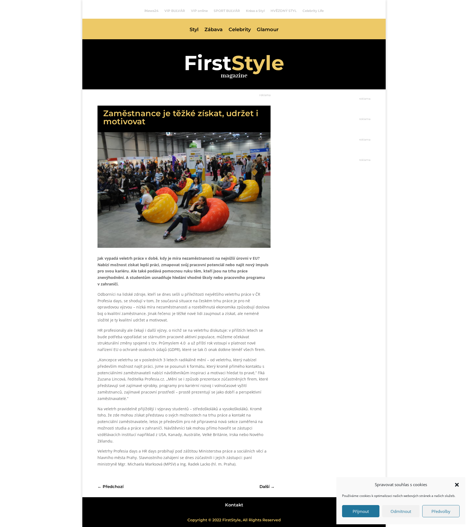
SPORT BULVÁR (227, 11)
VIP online (199, 11)
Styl (194, 30)
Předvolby (440, 511)
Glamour (268, 30)
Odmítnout (401, 511)
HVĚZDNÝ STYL (284, 11)
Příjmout (361, 511)
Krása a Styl (255, 11)
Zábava (213, 30)
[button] (457, 484)
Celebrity (240, 30)
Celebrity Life (313, 11)
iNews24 (151, 11)
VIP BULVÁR (174, 11)
